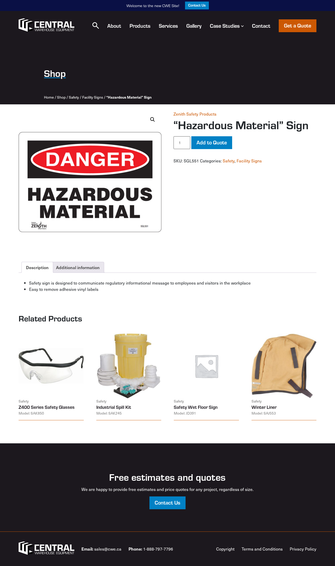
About (114, 25)
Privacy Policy (303, 549)
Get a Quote (297, 25)
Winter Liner (264, 407)
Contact (261, 25)
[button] (95, 25)
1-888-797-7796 (151, 549)
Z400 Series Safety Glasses (47, 407)
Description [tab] (37, 267)
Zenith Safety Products (195, 114)
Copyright (225, 549)
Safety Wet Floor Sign (195, 407)
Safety (74, 97)
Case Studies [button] (225, 25)
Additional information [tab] (78, 267)
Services (168, 25)
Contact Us (197, 5)
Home (49, 97)
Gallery (194, 25)
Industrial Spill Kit (113, 407)
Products (140, 25)
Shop (61, 97)
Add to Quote (212, 142)
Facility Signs (92, 97)
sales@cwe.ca (101, 549)
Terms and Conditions (262, 549)
